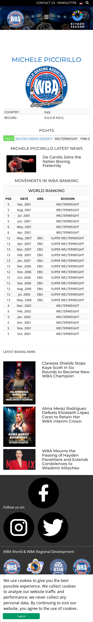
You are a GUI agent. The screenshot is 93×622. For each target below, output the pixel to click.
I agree (21, 616)
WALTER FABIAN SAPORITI (34, 139)
